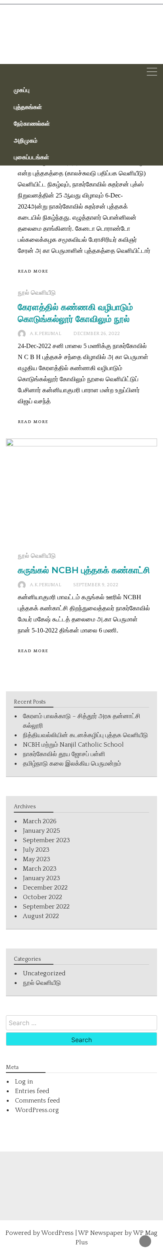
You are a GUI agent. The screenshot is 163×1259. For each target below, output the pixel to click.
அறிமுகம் (26, 140)
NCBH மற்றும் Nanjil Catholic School (73, 744)
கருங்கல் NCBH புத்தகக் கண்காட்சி (84, 570)
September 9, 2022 (95, 584)
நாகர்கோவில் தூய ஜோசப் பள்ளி (64, 754)
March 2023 (40, 868)
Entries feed (32, 1091)
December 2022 (45, 887)
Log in (24, 1081)
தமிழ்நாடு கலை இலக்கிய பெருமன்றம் (72, 763)
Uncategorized (44, 973)
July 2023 (36, 849)
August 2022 (41, 916)
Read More (33, 271)
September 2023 (46, 840)
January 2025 (41, 830)
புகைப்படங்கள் (31, 157)
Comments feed (37, 1100)
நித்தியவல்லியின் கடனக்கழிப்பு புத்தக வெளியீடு (85, 735)
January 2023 (41, 878)
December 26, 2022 (96, 333)
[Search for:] (81, 1022)
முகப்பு (22, 90)
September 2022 (46, 906)
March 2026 (40, 821)
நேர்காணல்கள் (32, 123)
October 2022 (42, 897)
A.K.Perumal (45, 333)
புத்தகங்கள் (28, 107)
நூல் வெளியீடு (37, 292)
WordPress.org (37, 1110)
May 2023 (36, 859)
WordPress (57, 1232)
